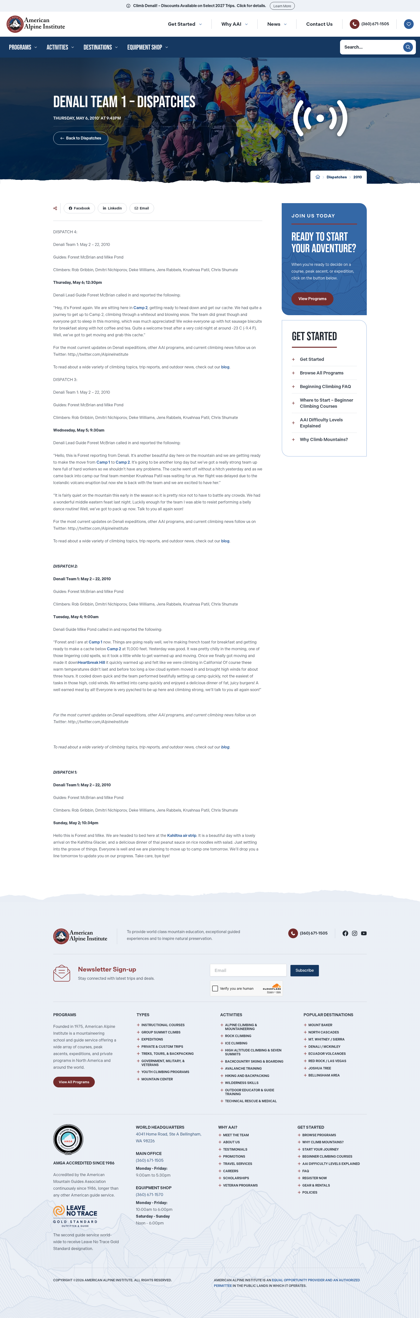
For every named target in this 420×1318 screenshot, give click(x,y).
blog (225, 367)
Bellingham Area (324, 1075)
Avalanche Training (243, 1068)
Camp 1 (103, 462)
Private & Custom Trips (162, 1047)
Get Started (181, 24)
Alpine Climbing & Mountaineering (241, 1027)
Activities (57, 47)
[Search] (408, 47)
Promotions (234, 1156)
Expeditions (152, 1039)
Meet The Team (236, 1135)
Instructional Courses (163, 1025)
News (273, 24)
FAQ (305, 1171)
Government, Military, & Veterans (163, 1063)
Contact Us (319, 24)
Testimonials (235, 1149)
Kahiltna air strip (181, 835)
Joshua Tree (319, 1068)
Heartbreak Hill (91, 662)
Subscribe (305, 970)
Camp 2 (140, 307)
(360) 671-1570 (149, 1194)
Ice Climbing (236, 1043)
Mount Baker (320, 1025)
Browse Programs (319, 1135)
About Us (231, 1142)
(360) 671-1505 (375, 24)
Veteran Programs (240, 1185)
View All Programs (74, 1082)
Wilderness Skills (242, 1083)
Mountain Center (157, 1079)
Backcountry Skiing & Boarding (254, 1061)
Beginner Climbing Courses (327, 1156)
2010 (357, 177)
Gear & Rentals (316, 1185)
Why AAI (231, 24)
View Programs (312, 298)
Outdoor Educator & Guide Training (249, 1092)
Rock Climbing (238, 1036)
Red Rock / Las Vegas (327, 1061)
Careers (230, 1171)
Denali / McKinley (324, 1047)
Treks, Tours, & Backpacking (167, 1054)
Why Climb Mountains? (323, 1142)
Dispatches (337, 177)
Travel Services (237, 1164)
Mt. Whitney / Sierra (326, 1039)
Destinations (98, 47)
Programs (20, 47)
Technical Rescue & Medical (251, 1101)
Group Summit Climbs (161, 1032)
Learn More (282, 6)
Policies (309, 1192)
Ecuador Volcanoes (327, 1054)
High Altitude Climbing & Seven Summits (253, 1052)
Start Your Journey (320, 1149)
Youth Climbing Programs (165, 1072)
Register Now (314, 1178)
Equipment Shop (144, 47)
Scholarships (236, 1178)
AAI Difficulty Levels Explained (331, 1164)
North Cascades (323, 1032)
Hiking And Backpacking (247, 1076)
